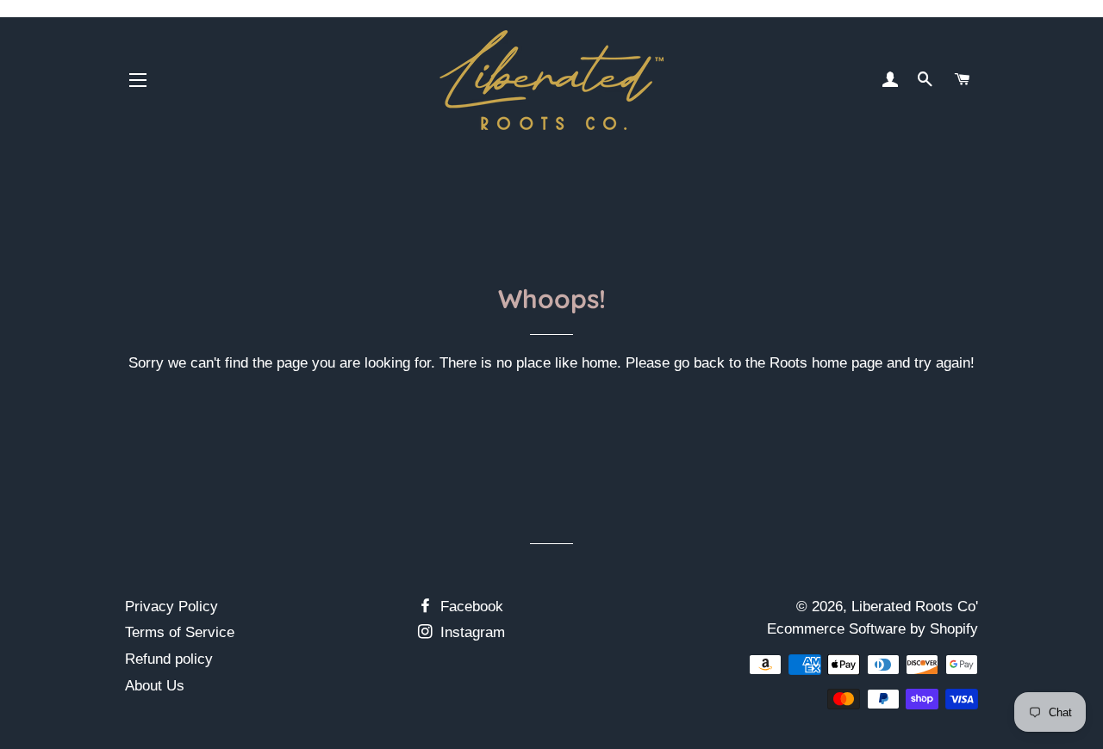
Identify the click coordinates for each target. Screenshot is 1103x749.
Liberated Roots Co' (914, 606)
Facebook (469, 606)
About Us (154, 686)
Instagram (470, 632)
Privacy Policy (171, 606)
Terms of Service (179, 632)
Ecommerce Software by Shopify (872, 629)
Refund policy (169, 659)
